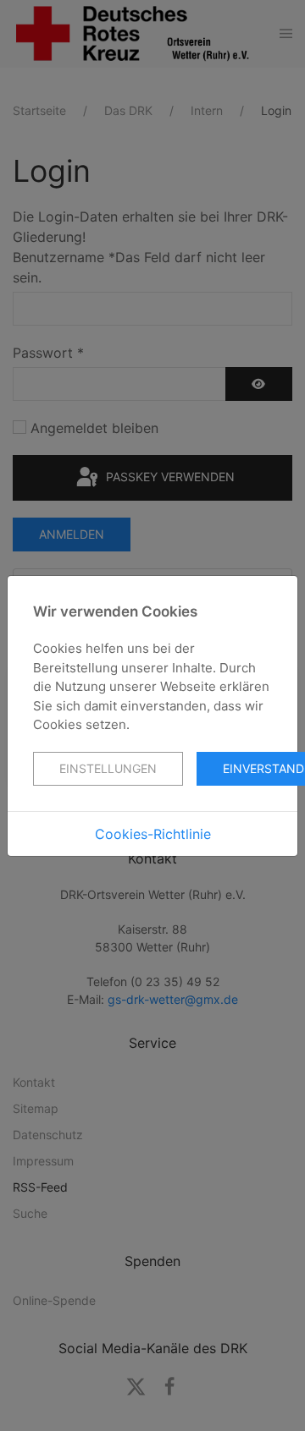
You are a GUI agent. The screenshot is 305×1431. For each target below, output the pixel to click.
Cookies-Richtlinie (153, 833)
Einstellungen (108, 768)
